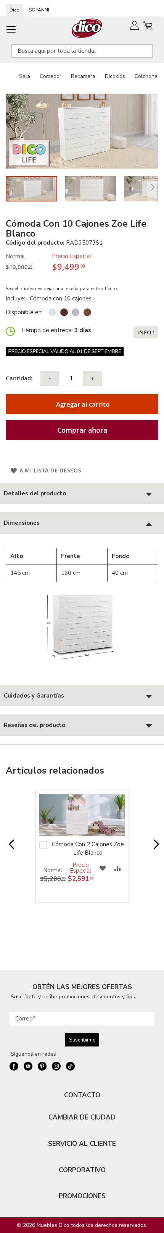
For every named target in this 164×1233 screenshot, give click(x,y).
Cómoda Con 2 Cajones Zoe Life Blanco (88, 848)
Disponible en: (24, 312)
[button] (94, 189)
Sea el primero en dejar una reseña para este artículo (61, 289)
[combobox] (82, 51)
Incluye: (17, 298)
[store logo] (87, 28)
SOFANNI (39, 10)
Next (154, 848)
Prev (9, 848)
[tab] (82, 494)
